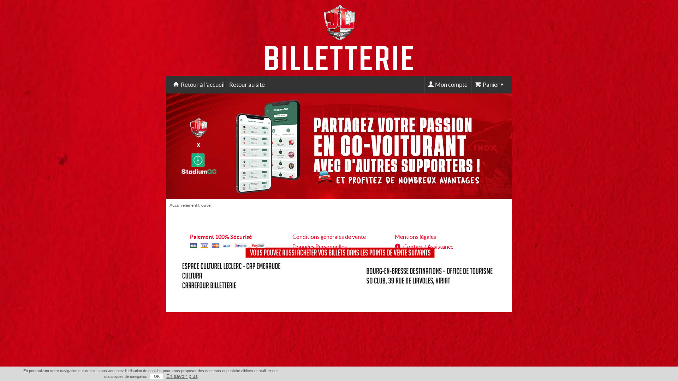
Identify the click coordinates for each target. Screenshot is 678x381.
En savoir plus (182, 376)
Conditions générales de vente (329, 237)
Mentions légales (415, 237)
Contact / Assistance (428, 246)
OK (157, 376)
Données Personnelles (319, 246)
